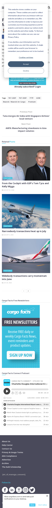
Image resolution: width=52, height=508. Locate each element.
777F (31, 98)
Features (8, 178)
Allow (32, 505)
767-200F (12, 98)
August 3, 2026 (8, 235)
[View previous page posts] (24, 291)
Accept (26, 64)
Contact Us (7, 449)
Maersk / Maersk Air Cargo (14, 102)
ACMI (38, 98)
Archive (5, 463)
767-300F (23, 98)
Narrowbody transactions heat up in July (24, 231)
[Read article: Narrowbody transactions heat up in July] (26, 211)
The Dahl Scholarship (11, 467)
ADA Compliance (9, 456)
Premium (32, 102)
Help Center (7, 445)
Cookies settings (26, 57)
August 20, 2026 (8, 190)
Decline (26, 71)
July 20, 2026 (7, 283)
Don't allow (42, 505)
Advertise (6, 459)
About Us (6, 441)
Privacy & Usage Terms (12, 452)
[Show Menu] (3, 7)
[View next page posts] (28, 291)
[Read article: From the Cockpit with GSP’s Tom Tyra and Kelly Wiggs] (26, 163)
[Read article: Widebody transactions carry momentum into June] (26, 256)
